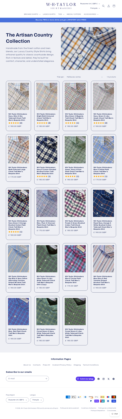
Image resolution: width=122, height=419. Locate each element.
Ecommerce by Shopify (50, 408)
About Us (27, 365)
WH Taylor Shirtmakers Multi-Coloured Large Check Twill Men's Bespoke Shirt (17, 170)
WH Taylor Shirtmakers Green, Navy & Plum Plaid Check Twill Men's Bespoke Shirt (74, 170)
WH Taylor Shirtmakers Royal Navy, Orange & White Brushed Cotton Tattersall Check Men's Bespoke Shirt (103, 225)
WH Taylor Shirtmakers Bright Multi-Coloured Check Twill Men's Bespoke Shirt (46, 117)
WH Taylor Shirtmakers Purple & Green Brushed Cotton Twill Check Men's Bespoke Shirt (75, 224)
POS (38, 408)
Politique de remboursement (69, 408)
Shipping (77, 365)
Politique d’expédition (98, 410)
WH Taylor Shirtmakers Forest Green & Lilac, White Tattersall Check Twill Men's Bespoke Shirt (74, 333)
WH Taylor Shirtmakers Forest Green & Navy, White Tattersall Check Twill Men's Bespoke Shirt (46, 333)
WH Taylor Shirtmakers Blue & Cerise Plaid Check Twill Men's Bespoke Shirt (74, 279)
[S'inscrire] (46, 378)
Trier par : (60, 77)
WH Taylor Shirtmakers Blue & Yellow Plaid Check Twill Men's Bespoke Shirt (103, 170)
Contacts (37, 365)
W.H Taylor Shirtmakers (28, 408)
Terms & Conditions (91, 365)
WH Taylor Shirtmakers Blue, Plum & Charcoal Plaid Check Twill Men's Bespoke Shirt (46, 224)
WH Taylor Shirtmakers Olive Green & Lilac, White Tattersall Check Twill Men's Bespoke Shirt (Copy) (46, 280)
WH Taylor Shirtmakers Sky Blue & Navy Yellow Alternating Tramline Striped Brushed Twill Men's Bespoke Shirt (17, 280)
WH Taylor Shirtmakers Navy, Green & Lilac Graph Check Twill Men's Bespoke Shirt (103, 117)
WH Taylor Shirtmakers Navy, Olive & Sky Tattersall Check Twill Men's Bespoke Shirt (17, 117)
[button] (32, 14)
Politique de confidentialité (107, 408)
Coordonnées (111, 410)
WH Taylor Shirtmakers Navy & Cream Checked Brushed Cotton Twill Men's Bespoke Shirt (46, 170)
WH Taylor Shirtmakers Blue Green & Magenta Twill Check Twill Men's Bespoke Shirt (74, 117)
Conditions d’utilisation (88, 408)
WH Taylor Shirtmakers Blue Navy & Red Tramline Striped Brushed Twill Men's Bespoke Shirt (103, 280)
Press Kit (46, 365)
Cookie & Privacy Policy (61, 365)
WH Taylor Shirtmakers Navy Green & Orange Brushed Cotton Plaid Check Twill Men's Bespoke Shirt (17, 225)
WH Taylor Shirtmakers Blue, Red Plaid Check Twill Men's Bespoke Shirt (17, 332)
